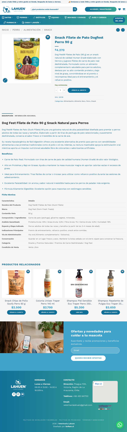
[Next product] (118, 30)
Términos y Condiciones (93, 420)
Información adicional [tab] (25, 116)
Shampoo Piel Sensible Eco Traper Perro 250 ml (79, 302)
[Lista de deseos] (119, 9)
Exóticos (40, 17)
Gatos (8, 17)
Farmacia (11, 23)
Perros (23, 17)
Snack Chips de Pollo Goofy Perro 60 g (16, 302)
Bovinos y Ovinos (76, 17)
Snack (48, 29)
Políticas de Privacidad (69, 420)
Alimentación (32, 29)
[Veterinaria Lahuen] (14, 9)
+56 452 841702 (80, 396)
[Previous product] (123, 30)
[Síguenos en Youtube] (23, 394)
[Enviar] (75, 9)
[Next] (125, 295)
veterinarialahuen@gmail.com (78, 405)
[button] (100, 9)
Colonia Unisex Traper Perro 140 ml (48, 302)
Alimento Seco (79, 101)
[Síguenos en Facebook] (14, 394)
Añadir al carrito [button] (16, 312)
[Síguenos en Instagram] (18, 394)
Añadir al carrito (79, 90)
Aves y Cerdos (99, 17)
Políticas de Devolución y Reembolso (40, 420)
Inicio (5, 29)
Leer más (79, 312)
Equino (55, 17)
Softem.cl (69, 426)
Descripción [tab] (7, 116)
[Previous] (2, 295)
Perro (16, 29)
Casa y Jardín (32, 23)
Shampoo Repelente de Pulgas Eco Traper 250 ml (110, 302)
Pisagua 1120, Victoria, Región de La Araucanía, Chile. (75, 387)
